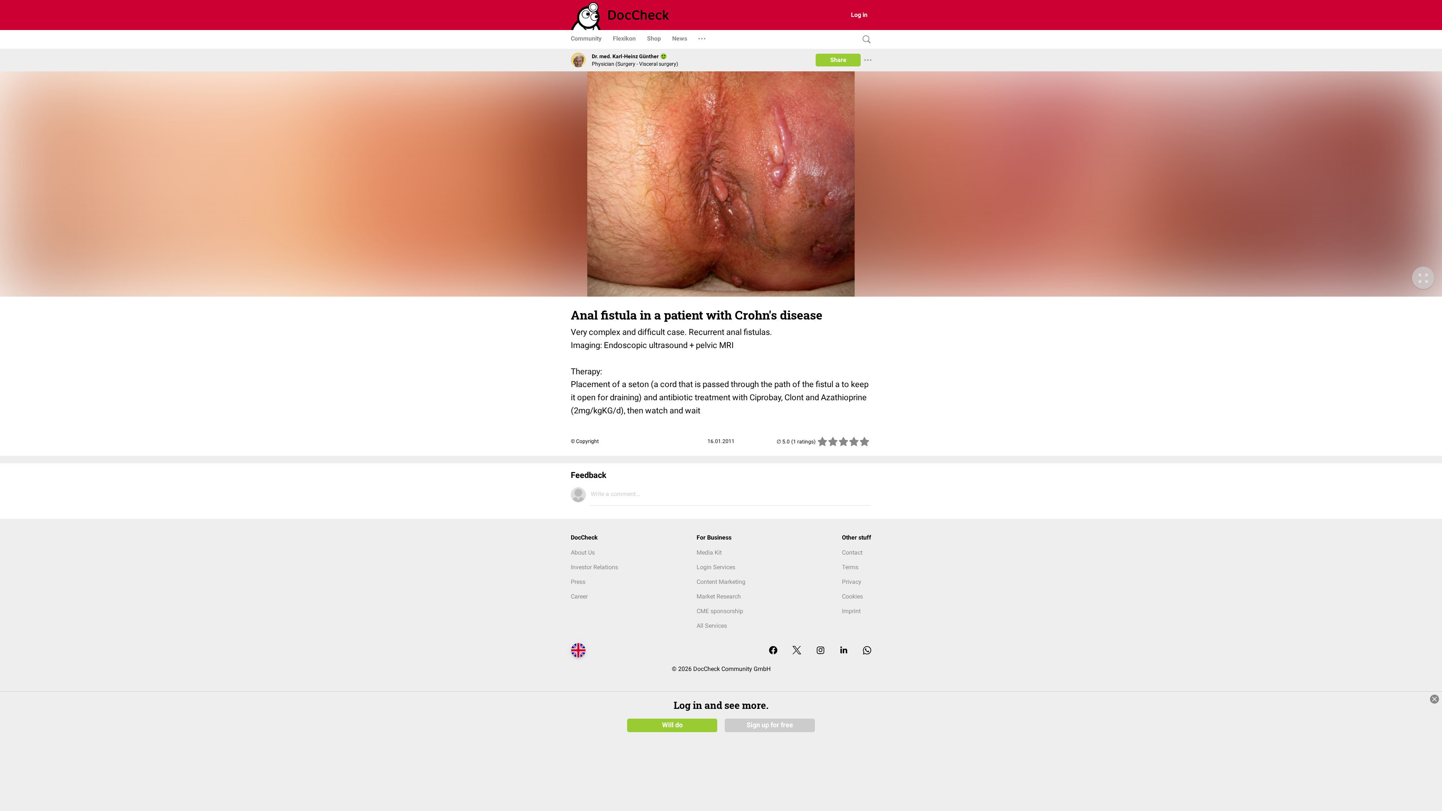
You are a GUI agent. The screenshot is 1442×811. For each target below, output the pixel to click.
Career (579, 596)
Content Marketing (721, 581)
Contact (852, 552)
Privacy (851, 581)
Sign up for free (770, 725)
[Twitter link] (796, 650)
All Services (712, 625)
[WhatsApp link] (867, 650)
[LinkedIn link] (844, 650)
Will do (672, 725)
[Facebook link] (773, 650)
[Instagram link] (820, 650)
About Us (583, 552)
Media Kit (709, 552)
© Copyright (585, 441)
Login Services (716, 567)
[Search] (864, 39)
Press (578, 581)
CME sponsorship (720, 611)
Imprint (851, 611)
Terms (850, 567)
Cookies (852, 596)
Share (838, 59)
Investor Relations (594, 567)
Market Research (719, 596)
